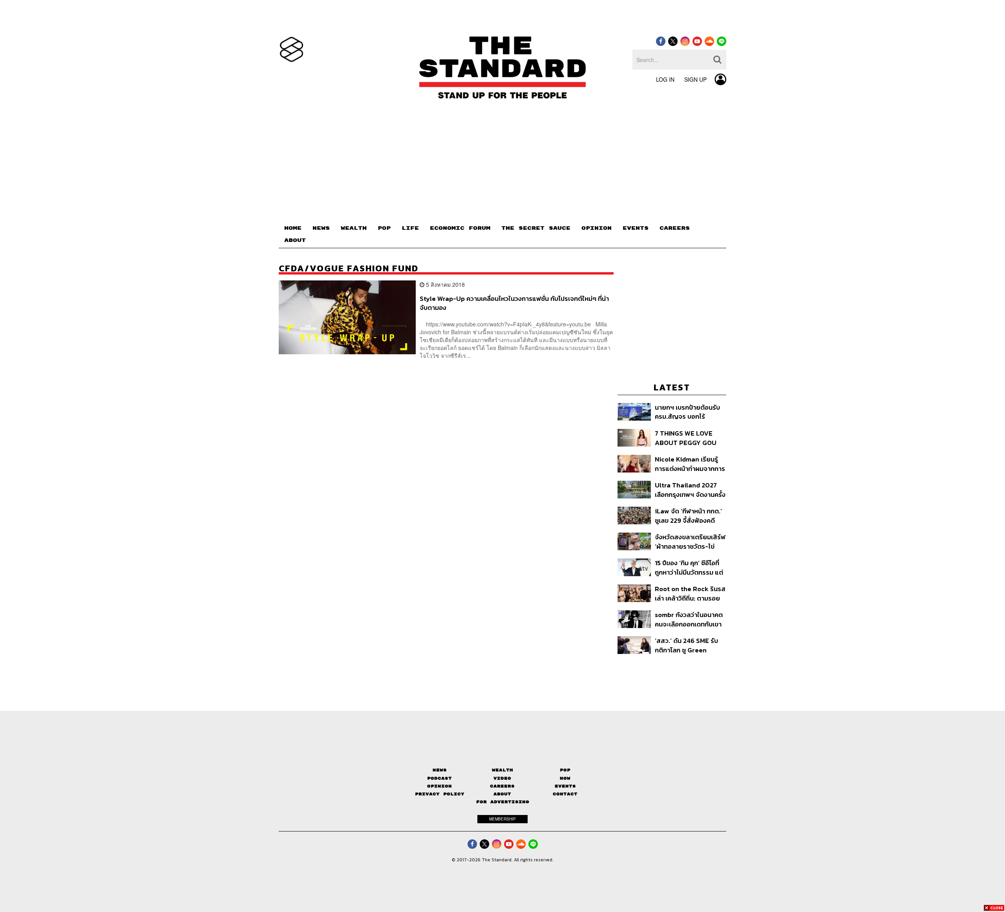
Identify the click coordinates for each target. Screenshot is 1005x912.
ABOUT (295, 240)
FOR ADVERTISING (502, 802)
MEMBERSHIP (502, 819)
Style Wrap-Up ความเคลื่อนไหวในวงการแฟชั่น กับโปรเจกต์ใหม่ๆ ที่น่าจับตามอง (514, 303)
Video (502, 778)
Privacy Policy (439, 794)
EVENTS (636, 228)
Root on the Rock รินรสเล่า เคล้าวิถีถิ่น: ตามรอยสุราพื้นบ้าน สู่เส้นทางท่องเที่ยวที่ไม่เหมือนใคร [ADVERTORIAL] (690, 593)
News (440, 770)
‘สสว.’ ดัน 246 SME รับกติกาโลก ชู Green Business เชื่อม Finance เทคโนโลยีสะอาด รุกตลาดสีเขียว (689, 645)
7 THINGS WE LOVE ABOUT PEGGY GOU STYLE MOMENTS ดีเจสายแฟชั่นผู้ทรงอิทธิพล (687, 438)
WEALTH (354, 228)
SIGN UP (695, 79)
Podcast (439, 778)
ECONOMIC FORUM (460, 228)
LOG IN (665, 79)
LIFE (410, 228)
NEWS (321, 228)
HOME (293, 228)
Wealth (502, 770)
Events (565, 786)
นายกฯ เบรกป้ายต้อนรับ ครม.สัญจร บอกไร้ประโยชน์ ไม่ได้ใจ (687, 412)
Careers (502, 786)
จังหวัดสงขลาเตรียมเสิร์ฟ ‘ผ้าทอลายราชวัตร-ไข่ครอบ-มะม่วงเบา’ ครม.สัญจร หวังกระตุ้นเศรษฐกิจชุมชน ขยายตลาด (690, 541)
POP (384, 228)
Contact (565, 794)
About (502, 794)
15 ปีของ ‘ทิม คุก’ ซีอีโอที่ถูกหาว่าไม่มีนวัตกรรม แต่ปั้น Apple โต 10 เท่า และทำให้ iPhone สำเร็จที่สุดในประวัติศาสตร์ (689, 567)
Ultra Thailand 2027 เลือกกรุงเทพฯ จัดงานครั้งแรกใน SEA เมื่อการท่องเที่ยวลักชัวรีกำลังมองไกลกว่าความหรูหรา (690, 489)
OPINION (596, 228)
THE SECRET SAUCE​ (535, 228)
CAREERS (675, 228)
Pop (565, 770)
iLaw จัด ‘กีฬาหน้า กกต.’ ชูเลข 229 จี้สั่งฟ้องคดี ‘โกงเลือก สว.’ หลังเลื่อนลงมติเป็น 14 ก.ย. (688, 515)
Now (565, 778)
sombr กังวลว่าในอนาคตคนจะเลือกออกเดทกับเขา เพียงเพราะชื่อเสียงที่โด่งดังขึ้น (689, 619)
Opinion (439, 786)
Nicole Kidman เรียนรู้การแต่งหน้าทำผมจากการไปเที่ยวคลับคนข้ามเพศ (690, 463)
